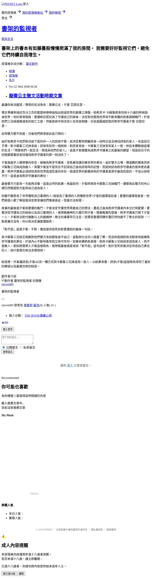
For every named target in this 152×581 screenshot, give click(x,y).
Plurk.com (34, 493)
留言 (36, 305)
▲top (4, 322)
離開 (21, 573)
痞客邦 (28, 305)
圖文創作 (32, 63)
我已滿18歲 (9, 573)
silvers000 (7, 284)
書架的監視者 (19, 28)
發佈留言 (8, 352)
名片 (12, 80)
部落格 (13, 75)
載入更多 (8, 329)
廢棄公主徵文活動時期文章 (35, 95)
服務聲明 (111, 529)
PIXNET (48, 529)
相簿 (12, 71)
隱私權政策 (97, 529)
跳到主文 (7, 39)
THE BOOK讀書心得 (38, 315)
